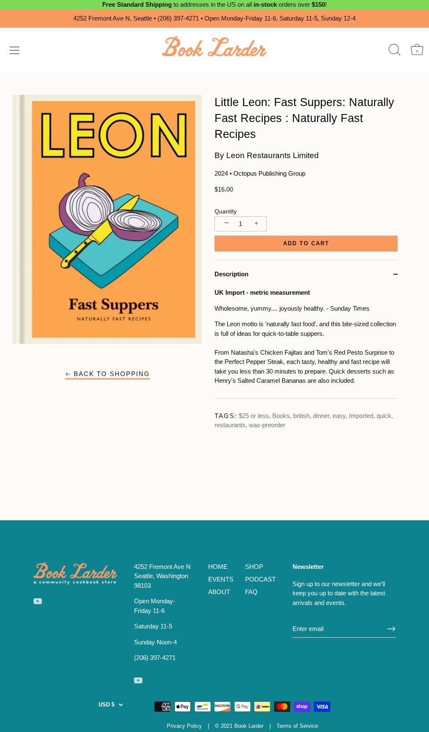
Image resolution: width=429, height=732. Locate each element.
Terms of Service (297, 726)
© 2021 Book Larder (239, 726)
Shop (254, 566)
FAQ (251, 591)
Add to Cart (306, 243)
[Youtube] (38, 600)
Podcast (260, 579)
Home (217, 566)
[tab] (306, 343)
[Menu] (14, 50)
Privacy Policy (184, 726)
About (219, 591)
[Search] (394, 49)
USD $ (106, 704)
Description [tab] (231, 274)
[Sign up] (391, 629)
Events (220, 579)
